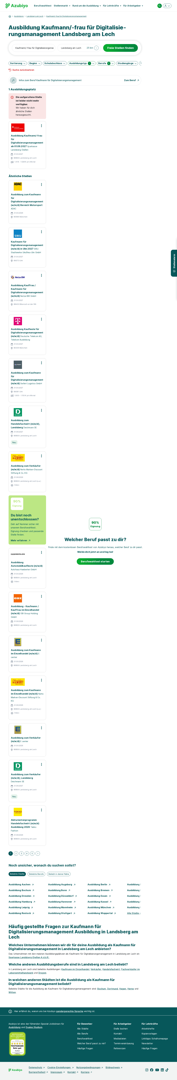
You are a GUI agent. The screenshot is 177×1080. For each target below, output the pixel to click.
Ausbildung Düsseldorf (61, 896)
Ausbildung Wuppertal (100, 913)
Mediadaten (120, 1038)
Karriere (85, 1072)
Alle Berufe (82, 1033)
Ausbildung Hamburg (20, 901)
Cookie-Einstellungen (59, 1067)
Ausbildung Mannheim (60, 907)
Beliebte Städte (17, 874)
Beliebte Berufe (36, 874)
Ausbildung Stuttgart (60, 913)
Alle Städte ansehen (138, 913)
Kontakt (118, 1033)
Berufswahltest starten (95, 561)
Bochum (101, 988)
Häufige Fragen (85, 1048)
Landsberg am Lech (35, 16)
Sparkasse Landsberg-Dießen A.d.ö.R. (29, 957)
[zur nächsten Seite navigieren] (38, 853)
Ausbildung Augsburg (60, 884)
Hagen (122, 988)
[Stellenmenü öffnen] (41, 125)
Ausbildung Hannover (60, 901)
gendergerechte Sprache (69, 1011)
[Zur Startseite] (17, 5)
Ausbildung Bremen (99, 890)
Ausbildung (19, 16)
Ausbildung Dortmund (139, 890)
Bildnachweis (113, 1067)
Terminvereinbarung (124, 1043)
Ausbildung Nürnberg (139, 907)
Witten (12, 992)
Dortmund (112, 988)
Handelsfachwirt (111, 969)
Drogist (42, 972)
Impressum (56, 1072)
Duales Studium (34, 1027)
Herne (130, 988)
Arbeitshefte (148, 1028)
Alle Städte (82, 1028)
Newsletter (147, 1043)
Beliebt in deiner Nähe (59, 874)
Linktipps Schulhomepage (155, 1038)
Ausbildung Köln (136, 901)
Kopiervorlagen (149, 1033)
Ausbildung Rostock (20, 913)
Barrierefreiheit (37, 1072)
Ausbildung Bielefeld (139, 884)
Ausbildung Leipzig (19, 907)
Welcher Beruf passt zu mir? (91, 1043)
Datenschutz (35, 1067)
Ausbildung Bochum (20, 890)
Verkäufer (96, 969)
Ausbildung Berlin (98, 884)
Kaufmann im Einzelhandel (75, 969)
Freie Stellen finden (120, 48)
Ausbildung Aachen (20, 884)
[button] (92, 48)
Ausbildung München (100, 907)
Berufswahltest (42, 5)
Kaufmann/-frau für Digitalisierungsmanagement (66, 16)
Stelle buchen (121, 1028)
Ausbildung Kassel (98, 901)
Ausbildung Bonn (58, 890)
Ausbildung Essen (98, 896)
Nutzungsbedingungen (88, 1067)
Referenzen (120, 1048)
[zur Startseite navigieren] (10, 16)
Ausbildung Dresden (20, 896)
